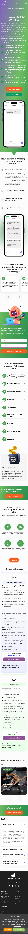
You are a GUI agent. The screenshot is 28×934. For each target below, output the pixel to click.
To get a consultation (14, 496)
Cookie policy (17, 926)
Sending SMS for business (7, 893)
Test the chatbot (14, 89)
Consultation (15, 94)
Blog (2, 913)
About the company (19, 893)
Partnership (17, 901)
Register (14, 560)
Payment (17, 898)
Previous (8, 297)
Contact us (17, 896)
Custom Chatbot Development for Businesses (5, 901)
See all (3, 764)
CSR (15, 903)
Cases (2, 911)
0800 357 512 (15, 883)
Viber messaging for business (5, 897)
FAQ (2, 908)
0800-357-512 (17, 3)
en (21, 3)
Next (19, 297)
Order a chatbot (14, 659)
